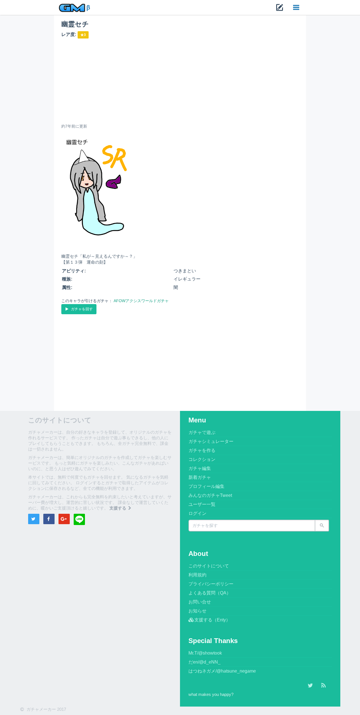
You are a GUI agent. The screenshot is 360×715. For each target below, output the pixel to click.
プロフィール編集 (206, 486)
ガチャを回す (81, 309)
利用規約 (197, 575)
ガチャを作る (201, 450)
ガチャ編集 (199, 468)
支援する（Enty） (212, 619)
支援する (118, 508)
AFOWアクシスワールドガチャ (141, 300)
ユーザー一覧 (201, 504)
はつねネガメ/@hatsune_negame (222, 671)
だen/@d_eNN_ (204, 662)
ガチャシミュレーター (210, 441)
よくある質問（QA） (209, 592)
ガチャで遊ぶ (201, 432)
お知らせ (197, 610)
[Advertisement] (180, 80)
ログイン (197, 513)
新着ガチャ (199, 477)
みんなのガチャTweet (210, 495)
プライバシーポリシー (210, 583)
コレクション (201, 459)
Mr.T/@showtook (205, 653)
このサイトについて (208, 566)
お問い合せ (199, 601)
